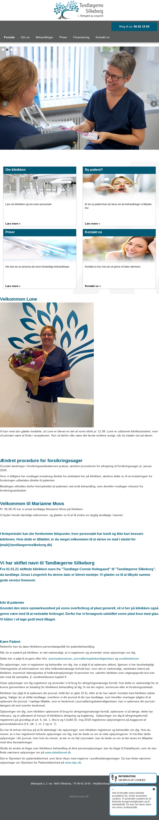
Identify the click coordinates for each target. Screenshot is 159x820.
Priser (63, 37)
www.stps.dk (73, 762)
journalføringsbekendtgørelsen (94, 658)
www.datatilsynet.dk (58, 752)
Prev (5, 104)
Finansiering (81, 37)
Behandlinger (44, 37)
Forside (9, 37)
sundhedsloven (129, 658)
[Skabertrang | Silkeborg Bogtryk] (79, 796)
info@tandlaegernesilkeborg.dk (110, 783)
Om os (25, 37)
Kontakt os (103, 37)
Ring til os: (134, 26)
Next (153, 104)
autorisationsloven (60, 658)
